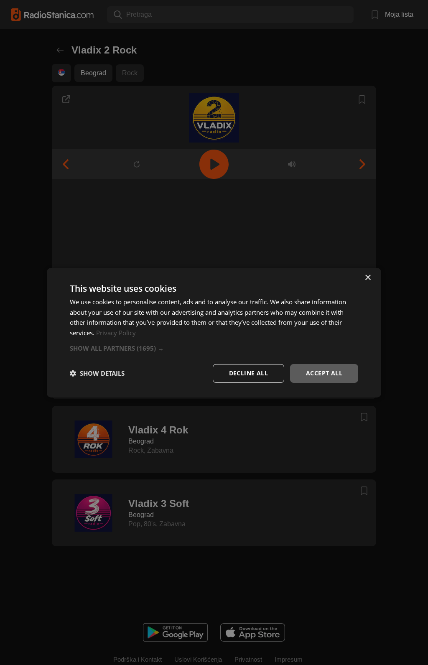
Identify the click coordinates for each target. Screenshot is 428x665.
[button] (214, 348)
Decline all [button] (248, 373)
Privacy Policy (116, 333)
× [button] (367, 277)
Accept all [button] (324, 373)
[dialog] (214, 332)
